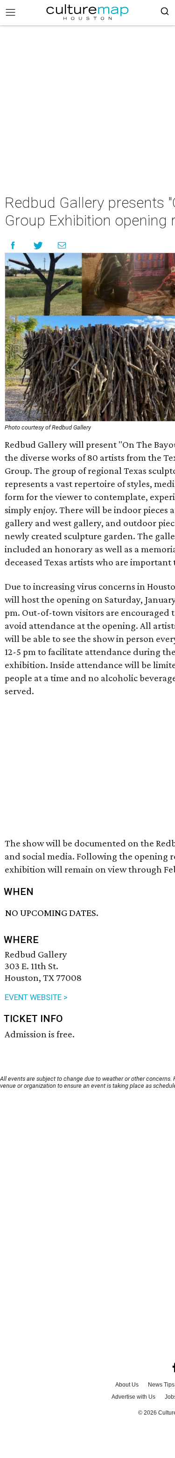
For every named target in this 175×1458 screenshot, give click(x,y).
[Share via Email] (62, 245)
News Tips (161, 1384)
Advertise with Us (133, 1397)
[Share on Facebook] (13, 245)
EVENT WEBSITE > (36, 997)
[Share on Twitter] (38, 245)
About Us (127, 1384)
